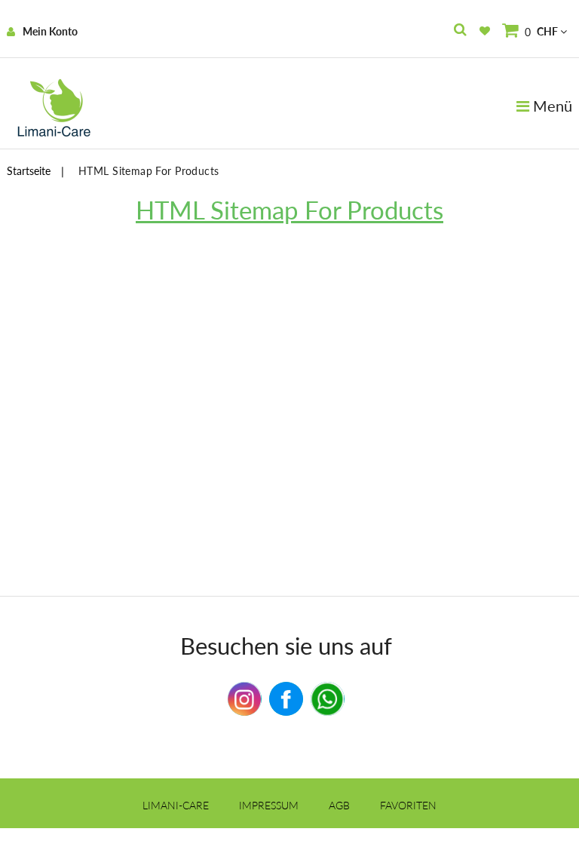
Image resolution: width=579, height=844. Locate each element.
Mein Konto (50, 31)
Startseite (29, 170)
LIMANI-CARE (175, 805)
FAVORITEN (408, 805)
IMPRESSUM (269, 805)
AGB (339, 805)
